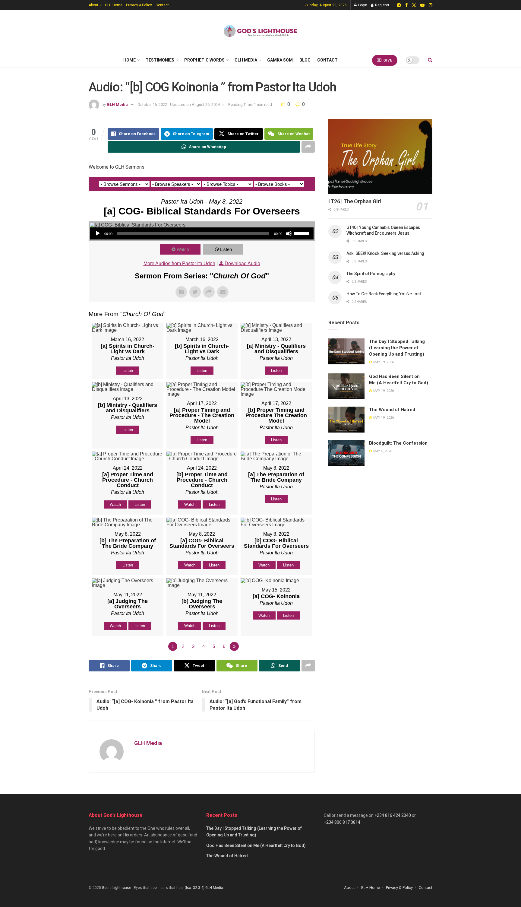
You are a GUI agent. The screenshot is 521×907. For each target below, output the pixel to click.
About (93, 5)
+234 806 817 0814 (342, 822)
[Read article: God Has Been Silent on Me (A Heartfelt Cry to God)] (346, 386)
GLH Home (113, 5)
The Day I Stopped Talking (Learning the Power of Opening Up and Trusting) (397, 348)
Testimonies (160, 60)
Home (129, 60)
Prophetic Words (204, 60)
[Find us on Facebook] (406, 5)
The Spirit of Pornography (370, 273)
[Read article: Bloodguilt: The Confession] (346, 453)
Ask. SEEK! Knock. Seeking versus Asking (385, 253)
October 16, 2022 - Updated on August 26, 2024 (178, 104)
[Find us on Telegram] (399, 5)
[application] (202, 233)
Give (387, 60)
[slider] (302, 232)
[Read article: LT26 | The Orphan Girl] (380, 156)
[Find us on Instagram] (430, 5)
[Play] (98, 233)
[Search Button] (430, 60)
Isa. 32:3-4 (194, 888)
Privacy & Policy (139, 5)
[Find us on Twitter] (414, 5)
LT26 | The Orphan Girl (354, 201)
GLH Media (246, 60)
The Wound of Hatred (392, 409)
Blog (305, 60)
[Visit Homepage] (260, 31)
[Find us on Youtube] (422, 5)
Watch (183, 249)
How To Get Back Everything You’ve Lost (383, 293)
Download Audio (242, 263)
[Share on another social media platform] (308, 147)
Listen (226, 249)
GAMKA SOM (280, 60)
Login (362, 5)
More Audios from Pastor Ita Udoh (179, 263)
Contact (162, 5)
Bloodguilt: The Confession (398, 443)
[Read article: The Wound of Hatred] (346, 420)
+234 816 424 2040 (392, 815)
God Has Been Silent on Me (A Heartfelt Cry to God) (256, 845)
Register (381, 5)
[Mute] (289, 233)
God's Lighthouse (116, 888)
